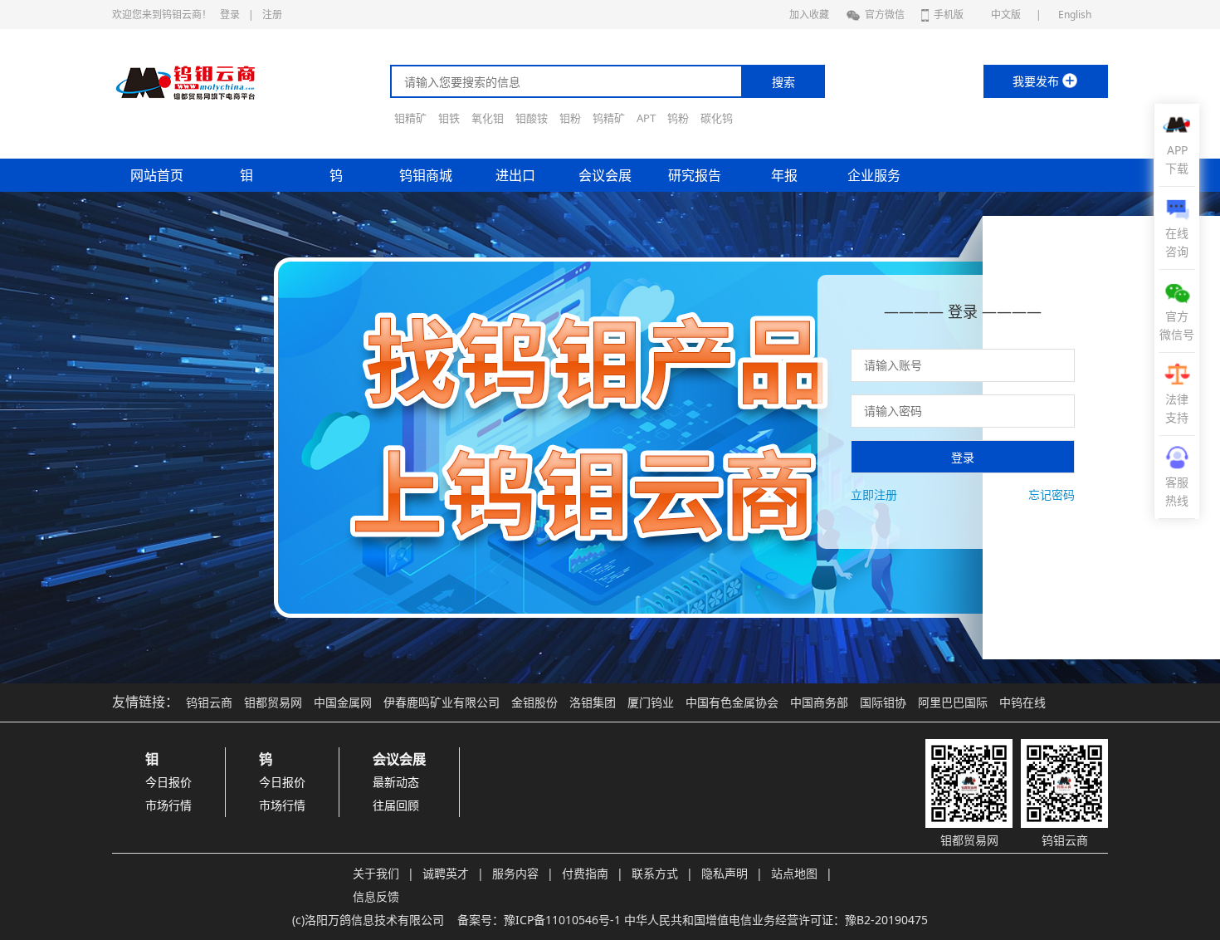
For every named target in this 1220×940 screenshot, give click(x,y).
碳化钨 (716, 117)
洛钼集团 (592, 702)
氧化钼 (487, 117)
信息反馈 (376, 896)
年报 (784, 175)
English (1074, 14)
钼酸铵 (531, 117)
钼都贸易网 (273, 702)
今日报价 (168, 782)
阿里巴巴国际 (953, 702)
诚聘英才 (445, 873)
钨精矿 (609, 117)
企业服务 (873, 175)
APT (646, 117)
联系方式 (655, 873)
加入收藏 (809, 14)
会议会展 (605, 175)
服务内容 (515, 873)
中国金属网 (343, 702)
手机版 (949, 14)
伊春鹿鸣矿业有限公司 (441, 702)
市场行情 (168, 805)
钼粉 (570, 117)
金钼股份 (534, 702)
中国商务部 (819, 702)
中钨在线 (1022, 702)
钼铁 (449, 117)
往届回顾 (396, 805)
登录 (230, 14)
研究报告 (694, 175)
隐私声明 (724, 873)
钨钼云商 (209, 702)
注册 (272, 14)
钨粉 (678, 117)
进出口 (515, 175)
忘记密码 (1051, 494)
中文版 (1006, 14)
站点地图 (794, 873)
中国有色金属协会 (732, 702)
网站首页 (156, 175)
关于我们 (376, 873)
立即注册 (874, 494)
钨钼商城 (425, 175)
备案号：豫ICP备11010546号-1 (539, 920)
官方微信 (885, 14)
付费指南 (585, 873)
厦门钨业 (650, 702)
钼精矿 (410, 117)
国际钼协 (883, 702)
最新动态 (396, 782)
